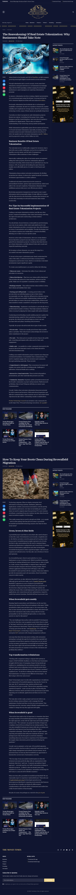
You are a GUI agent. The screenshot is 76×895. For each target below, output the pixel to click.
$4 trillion (42, 100)
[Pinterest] (4, 87)
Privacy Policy (30, 884)
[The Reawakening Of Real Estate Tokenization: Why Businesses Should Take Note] (26, 59)
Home (27, 22)
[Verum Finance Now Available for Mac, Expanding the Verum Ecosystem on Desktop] (26, 416)
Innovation (58, 22)
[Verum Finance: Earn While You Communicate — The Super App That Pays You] (26, 433)
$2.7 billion (44, 134)
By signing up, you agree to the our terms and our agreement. (21, 884)
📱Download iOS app (56, 1)
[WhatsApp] (4, 94)
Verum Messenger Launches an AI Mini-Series (9, 440)
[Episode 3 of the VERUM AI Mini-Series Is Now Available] (55, 68)
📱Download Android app (67, 1)
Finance (39, 22)
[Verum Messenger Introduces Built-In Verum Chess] (10, 416)
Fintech (45, 22)
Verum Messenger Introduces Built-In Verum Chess (22, 1)
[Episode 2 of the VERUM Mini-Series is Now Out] (42, 416)
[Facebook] (4, 81)
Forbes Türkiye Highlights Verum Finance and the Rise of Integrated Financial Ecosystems (42, 442)
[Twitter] (4, 84)
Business (32, 22)
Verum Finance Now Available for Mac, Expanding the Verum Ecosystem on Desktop (25, 424)
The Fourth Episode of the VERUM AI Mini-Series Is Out (66, 50)
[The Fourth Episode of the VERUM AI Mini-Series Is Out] (55, 50)
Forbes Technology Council (17, 401)
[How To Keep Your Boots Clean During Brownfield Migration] (26, 484)
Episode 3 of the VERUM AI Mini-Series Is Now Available (66, 68)
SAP (16, 633)
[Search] (73, 12)
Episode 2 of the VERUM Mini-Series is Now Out (41, 423)
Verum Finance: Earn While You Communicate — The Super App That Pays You (25, 442)
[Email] (4, 91)
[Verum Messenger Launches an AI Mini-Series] (10, 433)
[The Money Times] (38, 12)
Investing (51, 22)
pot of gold (41, 792)
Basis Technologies (14, 631)
